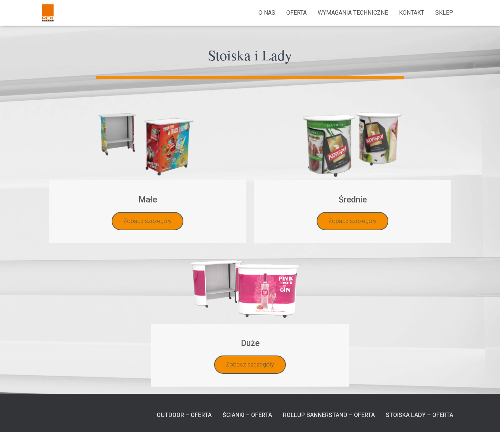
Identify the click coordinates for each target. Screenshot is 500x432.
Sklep (444, 12)
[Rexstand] (48, 13)
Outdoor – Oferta (184, 414)
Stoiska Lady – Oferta (419, 414)
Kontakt (411, 12)
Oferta (296, 12)
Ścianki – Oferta (247, 414)
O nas (266, 12)
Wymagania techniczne (353, 12)
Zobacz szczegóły (147, 220)
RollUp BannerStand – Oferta (329, 414)
